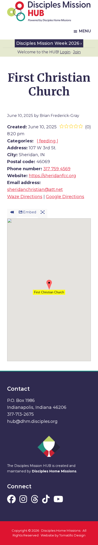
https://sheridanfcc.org (52, 175)
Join (77, 52)
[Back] (12, 214)
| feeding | (47, 141)
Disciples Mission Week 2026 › (49, 43)
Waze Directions (24, 196)
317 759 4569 (56, 168)
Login (65, 52)
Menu (85, 31)
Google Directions (65, 196)
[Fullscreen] (42, 214)
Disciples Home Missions (54, 471)
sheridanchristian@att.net (35, 189)
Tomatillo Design (72, 535)
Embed (29, 212)
